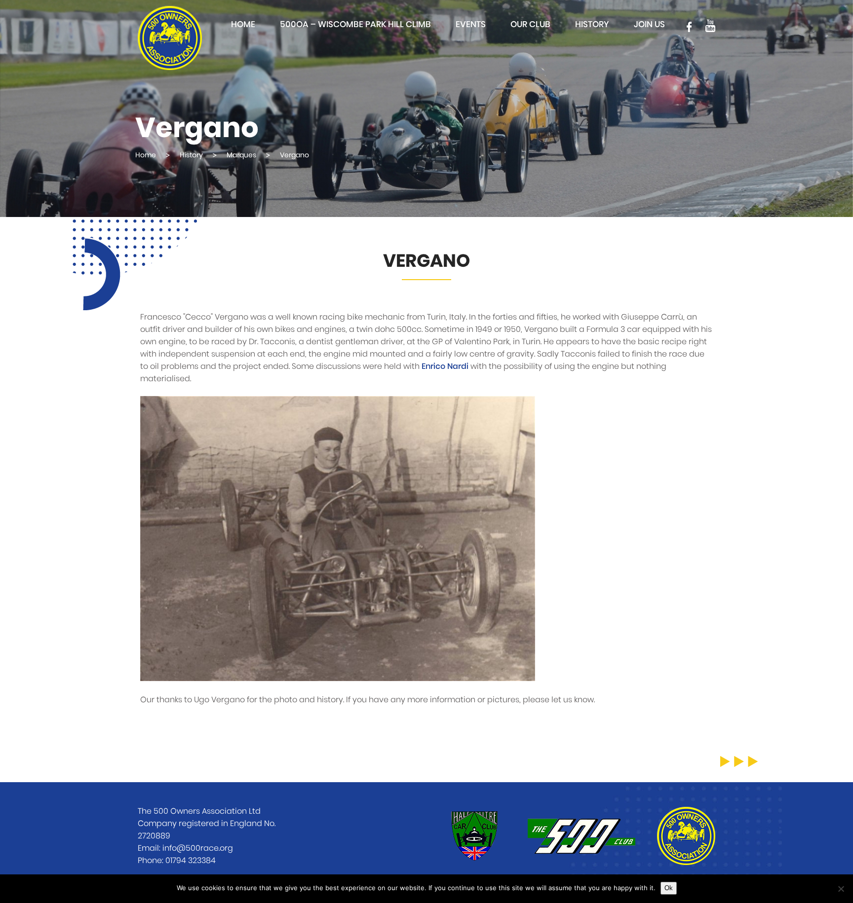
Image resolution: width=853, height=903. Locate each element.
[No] (841, 889)
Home (243, 24)
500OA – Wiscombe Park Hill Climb (355, 24)
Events (471, 24)
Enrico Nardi (445, 366)
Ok (668, 888)
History (592, 24)
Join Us (649, 24)
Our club (530, 24)
